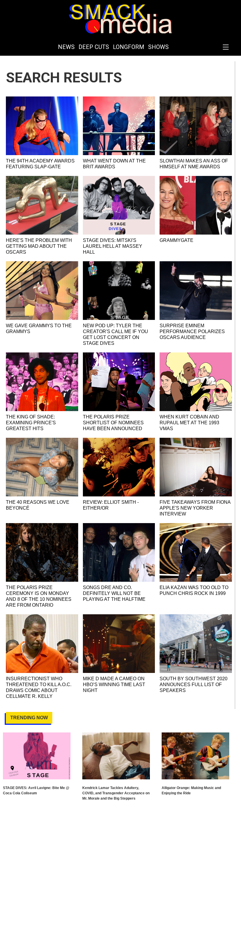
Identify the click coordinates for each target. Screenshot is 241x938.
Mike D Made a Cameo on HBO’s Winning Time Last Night (114, 684)
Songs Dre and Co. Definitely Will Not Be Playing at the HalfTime (114, 593)
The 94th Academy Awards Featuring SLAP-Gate (40, 163)
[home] (120, 19)
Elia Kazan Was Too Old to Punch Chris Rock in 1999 (194, 590)
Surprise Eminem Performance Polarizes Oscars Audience (192, 331)
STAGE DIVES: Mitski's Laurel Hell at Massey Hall (112, 246)
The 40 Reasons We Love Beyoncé (37, 505)
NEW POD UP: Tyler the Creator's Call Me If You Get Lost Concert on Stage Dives (115, 334)
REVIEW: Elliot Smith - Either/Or (111, 505)
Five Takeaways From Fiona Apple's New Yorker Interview (195, 508)
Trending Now (29, 717)
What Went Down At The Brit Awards (114, 163)
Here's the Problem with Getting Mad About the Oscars (39, 246)
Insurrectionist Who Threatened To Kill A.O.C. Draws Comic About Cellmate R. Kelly (38, 687)
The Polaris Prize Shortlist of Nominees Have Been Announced (113, 422)
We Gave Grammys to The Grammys (39, 328)
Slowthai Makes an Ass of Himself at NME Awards (194, 163)
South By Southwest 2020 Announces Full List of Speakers (193, 684)
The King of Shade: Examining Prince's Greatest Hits (31, 422)
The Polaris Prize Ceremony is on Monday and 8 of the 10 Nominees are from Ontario (38, 596)
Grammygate (176, 240)
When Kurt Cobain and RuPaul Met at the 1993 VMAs (189, 422)
